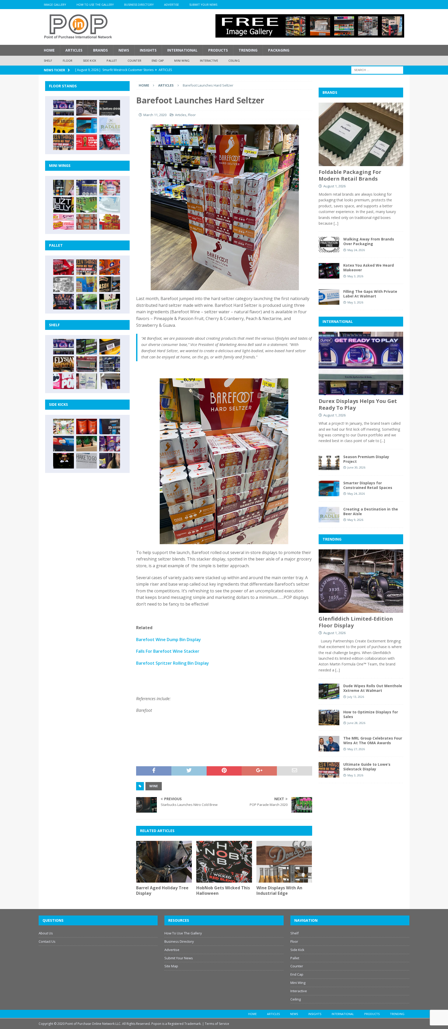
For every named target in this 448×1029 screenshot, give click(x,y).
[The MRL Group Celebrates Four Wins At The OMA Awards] (329, 743)
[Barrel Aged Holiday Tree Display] (164, 862)
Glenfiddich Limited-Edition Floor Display (356, 622)
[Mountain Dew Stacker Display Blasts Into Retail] (86, 301)
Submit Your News (203, 4)
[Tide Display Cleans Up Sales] (109, 267)
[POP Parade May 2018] (86, 204)
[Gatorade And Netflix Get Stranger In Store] (63, 301)
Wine (153, 786)
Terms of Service (217, 1023)
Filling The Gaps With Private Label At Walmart (370, 294)
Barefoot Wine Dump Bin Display (168, 639)
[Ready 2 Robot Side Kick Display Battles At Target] (63, 461)
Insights (148, 50)
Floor (68, 60)
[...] (336, 223)
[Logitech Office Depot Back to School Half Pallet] (109, 301)
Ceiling (234, 60)
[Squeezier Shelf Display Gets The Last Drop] (86, 381)
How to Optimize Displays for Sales (370, 714)
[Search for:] (377, 69)
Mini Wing (182, 60)
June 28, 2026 (356, 723)
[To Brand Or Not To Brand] (86, 443)
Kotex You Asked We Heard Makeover (368, 267)
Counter (134, 60)
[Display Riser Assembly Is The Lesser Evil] (109, 142)
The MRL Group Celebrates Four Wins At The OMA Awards (372, 740)
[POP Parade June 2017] (109, 222)
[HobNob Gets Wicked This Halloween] (224, 862)
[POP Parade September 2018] (63, 204)
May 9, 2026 (355, 520)
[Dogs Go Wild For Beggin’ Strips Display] (109, 461)
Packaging (278, 50)
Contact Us (47, 941)
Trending (248, 50)
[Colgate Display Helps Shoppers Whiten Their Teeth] (86, 426)
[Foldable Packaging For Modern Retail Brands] (361, 134)
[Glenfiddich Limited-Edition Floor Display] (86, 108)
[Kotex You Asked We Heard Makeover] (329, 271)
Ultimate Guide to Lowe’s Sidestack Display (366, 766)
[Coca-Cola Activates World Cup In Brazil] (86, 142)
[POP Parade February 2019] (86, 187)
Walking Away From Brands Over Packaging (368, 241)
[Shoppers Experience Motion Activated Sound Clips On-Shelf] (109, 381)
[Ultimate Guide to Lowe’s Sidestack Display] (63, 142)
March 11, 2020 (154, 114)
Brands (100, 50)
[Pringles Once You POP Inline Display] (63, 381)
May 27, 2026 (356, 749)
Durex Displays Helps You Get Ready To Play (358, 404)
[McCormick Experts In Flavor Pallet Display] (109, 284)
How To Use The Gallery (95, 4)
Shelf (48, 60)
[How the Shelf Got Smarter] (109, 346)
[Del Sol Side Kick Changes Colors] (109, 443)
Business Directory (139, 4)
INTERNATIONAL (338, 321)
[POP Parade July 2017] (86, 222)
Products (218, 50)
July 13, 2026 (355, 697)
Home (49, 50)
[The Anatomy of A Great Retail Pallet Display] (63, 267)
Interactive (209, 60)
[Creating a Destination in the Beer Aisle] (109, 125)
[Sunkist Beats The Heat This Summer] (109, 187)
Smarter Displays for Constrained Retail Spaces (367, 485)
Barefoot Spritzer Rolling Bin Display (172, 663)
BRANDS (330, 92)
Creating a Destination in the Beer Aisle (370, 511)
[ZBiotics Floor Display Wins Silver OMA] (109, 108)
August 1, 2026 (334, 186)
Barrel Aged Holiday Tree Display (162, 890)
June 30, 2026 (356, 467)
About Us (46, 933)
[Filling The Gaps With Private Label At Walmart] (329, 297)
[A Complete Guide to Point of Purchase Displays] (63, 426)
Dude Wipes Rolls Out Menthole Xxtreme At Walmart (372, 688)
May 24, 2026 (356, 250)
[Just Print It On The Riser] (86, 461)
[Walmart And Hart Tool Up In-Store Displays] (109, 426)
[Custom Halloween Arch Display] (63, 364)
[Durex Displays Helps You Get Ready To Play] (63, 108)
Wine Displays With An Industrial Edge (279, 890)
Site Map (171, 966)
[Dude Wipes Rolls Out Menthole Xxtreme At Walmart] (86, 346)
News (123, 50)
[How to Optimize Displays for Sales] (329, 717)
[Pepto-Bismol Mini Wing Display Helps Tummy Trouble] (63, 222)
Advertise (171, 4)
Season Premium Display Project (366, 459)
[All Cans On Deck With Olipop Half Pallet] (86, 284)
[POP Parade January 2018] (109, 204)
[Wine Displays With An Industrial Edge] (284, 862)
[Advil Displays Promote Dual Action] (63, 443)
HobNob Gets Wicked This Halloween (223, 890)
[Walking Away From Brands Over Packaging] (329, 244)
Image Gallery (55, 4)
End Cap (158, 60)
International (182, 50)
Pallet (112, 60)
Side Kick (89, 60)
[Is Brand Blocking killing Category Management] (109, 364)
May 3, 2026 (355, 276)
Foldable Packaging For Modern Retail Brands (350, 175)
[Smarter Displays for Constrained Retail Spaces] (86, 125)
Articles (73, 50)
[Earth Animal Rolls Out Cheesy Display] (63, 125)
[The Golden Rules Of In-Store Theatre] (86, 364)
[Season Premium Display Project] (329, 462)
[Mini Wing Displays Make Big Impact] (63, 187)
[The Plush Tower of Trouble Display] (63, 284)
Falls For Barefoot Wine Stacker (167, 651)
